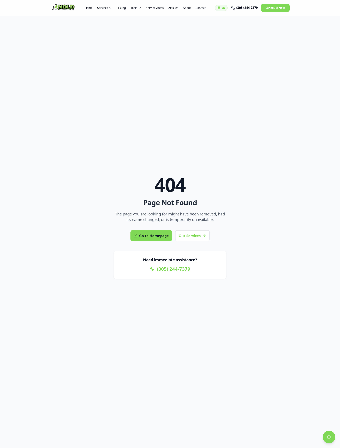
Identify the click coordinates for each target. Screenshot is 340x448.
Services (102, 8)
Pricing (121, 8)
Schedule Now (275, 8)
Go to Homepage (154, 235)
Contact (201, 8)
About (187, 8)
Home (88, 8)
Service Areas (155, 8)
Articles (173, 8)
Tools (134, 8)
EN (223, 7)
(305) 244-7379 (247, 8)
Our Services (190, 235)
